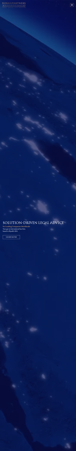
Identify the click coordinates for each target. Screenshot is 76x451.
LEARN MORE (11, 237)
